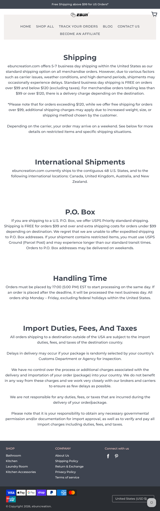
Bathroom (13, 455)
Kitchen (11, 461)
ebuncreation (41, 506)
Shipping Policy (66, 461)
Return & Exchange (69, 466)
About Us (62, 455)
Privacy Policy (65, 472)
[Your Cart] (154, 15)
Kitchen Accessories (21, 472)
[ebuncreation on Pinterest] (116, 459)
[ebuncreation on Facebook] (108, 459)
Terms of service (67, 477)
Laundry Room (17, 466)
